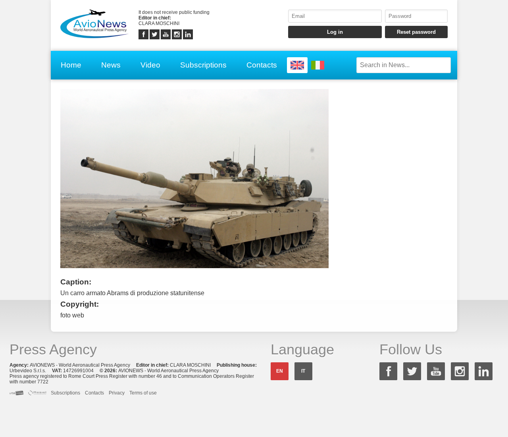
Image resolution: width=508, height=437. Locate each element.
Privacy (117, 393)
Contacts (261, 65)
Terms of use (143, 393)
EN (279, 371)
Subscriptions (203, 65)
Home (71, 65)
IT (303, 371)
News (111, 65)
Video (150, 65)
